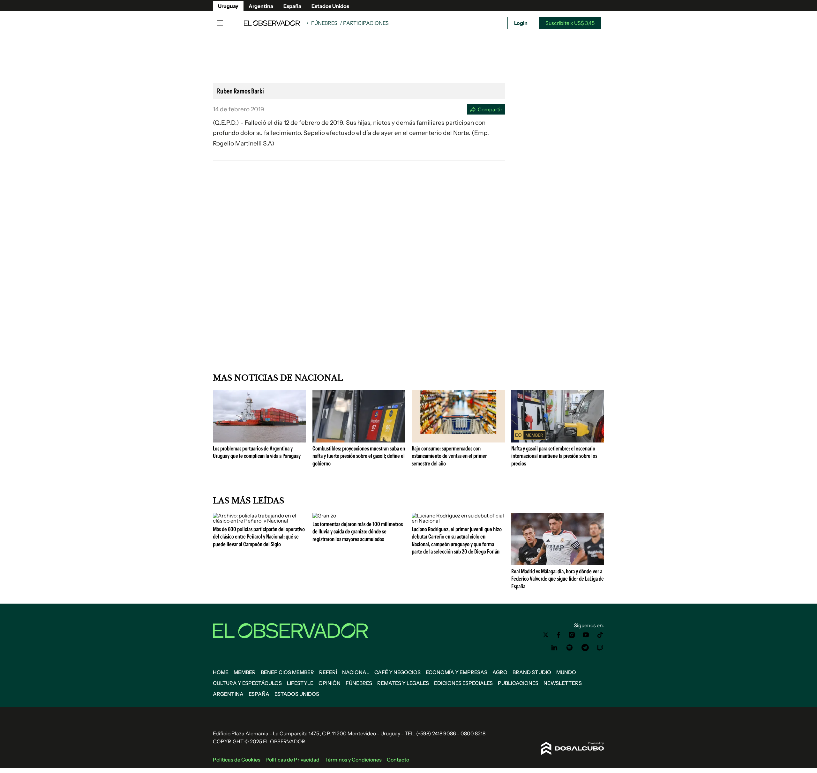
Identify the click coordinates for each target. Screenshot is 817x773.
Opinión (330, 683)
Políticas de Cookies (236, 759)
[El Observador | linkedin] (554, 647)
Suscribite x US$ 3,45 (570, 23)
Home (221, 672)
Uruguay (228, 6)
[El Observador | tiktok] (600, 635)
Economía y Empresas (456, 672)
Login (521, 23)
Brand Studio (532, 672)
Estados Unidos (330, 6)
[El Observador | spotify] (569, 647)
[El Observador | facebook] (558, 635)
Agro (499, 672)
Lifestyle (300, 683)
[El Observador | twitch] (600, 647)
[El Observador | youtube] (586, 635)
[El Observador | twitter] (545, 635)
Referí (328, 672)
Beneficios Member (287, 672)
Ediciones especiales (463, 683)
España (292, 6)
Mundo (566, 672)
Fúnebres (324, 23)
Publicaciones (518, 683)
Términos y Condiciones (353, 759)
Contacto (398, 759)
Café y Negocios (397, 672)
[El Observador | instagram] (572, 635)
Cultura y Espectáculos (247, 683)
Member (245, 672)
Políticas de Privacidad (292, 759)
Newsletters (562, 683)
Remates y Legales (403, 683)
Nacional (355, 672)
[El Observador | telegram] (585, 647)
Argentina (261, 6)
